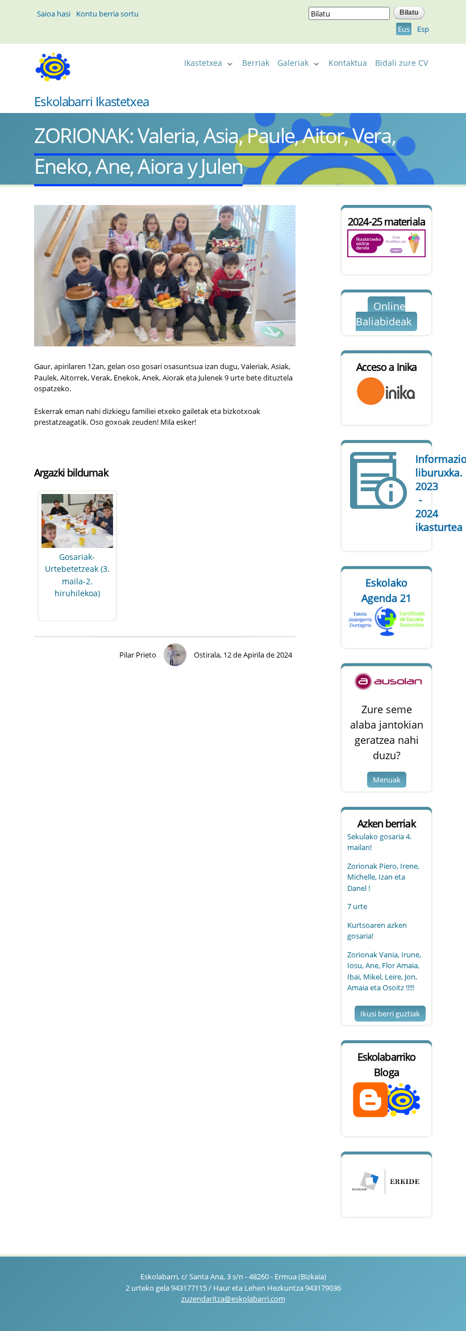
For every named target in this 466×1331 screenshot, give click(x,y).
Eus (404, 29)
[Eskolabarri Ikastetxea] (52, 77)
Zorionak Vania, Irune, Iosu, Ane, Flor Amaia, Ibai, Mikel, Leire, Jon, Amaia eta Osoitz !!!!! (384, 971)
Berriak (255, 62)
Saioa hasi (53, 14)
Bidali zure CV (401, 62)
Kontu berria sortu (107, 14)
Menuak (387, 780)
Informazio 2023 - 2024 (420, 493)
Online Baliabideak (383, 313)
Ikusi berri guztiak (390, 1013)
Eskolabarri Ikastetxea (91, 101)
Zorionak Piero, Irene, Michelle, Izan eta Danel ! (383, 877)
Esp (423, 29)
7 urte (357, 906)
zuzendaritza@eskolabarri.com (233, 1299)
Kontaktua (347, 62)
